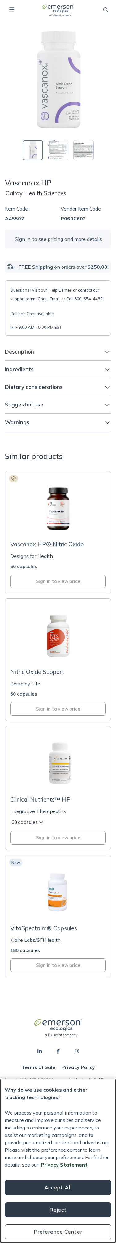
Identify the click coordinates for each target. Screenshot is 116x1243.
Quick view (62, 524)
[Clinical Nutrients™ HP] (58, 788)
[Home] (58, 10)
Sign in (23, 239)
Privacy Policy (78, 1067)
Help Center (60, 290)
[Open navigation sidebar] (12, 9)
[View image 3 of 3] (83, 150)
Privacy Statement (64, 1165)
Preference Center (58, 1231)
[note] (13, 478)
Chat (42, 298)
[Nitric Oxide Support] (58, 660)
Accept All (58, 1187)
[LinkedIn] (39, 1051)
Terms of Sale (38, 1067)
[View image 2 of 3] (58, 150)
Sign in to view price (58, 581)
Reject (58, 1209)
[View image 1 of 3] (33, 150)
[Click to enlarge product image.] (58, 80)
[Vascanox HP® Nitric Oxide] (58, 532)
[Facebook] (58, 1051)
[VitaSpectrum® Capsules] (58, 916)
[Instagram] (77, 1051)
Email (55, 298)
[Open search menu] (106, 10)
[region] (58, 1161)
